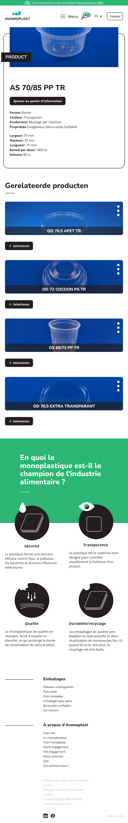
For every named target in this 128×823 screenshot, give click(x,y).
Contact (115, 16)
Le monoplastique (55, 738)
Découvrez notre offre (90, 2)
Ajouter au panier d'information (37, 101)
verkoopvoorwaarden (57, 804)
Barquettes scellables (57, 705)
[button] (98, 16)
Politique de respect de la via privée (66, 780)
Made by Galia (115, 815)
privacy (47, 785)
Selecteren (21, 246)
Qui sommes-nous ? (56, 766)
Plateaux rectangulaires (58, 687)
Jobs (46, 761)
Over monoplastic (54, 742)
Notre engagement (55, 747)
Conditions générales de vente (63, 799)
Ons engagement (54, 752)
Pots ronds (50, 691)
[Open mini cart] (84, 20)
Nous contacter (53, 756)
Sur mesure (50, 710)
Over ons (49, 733)
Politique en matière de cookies (63, 790)
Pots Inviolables (53, 696)
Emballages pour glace (57, 701)
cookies (48, 794)
